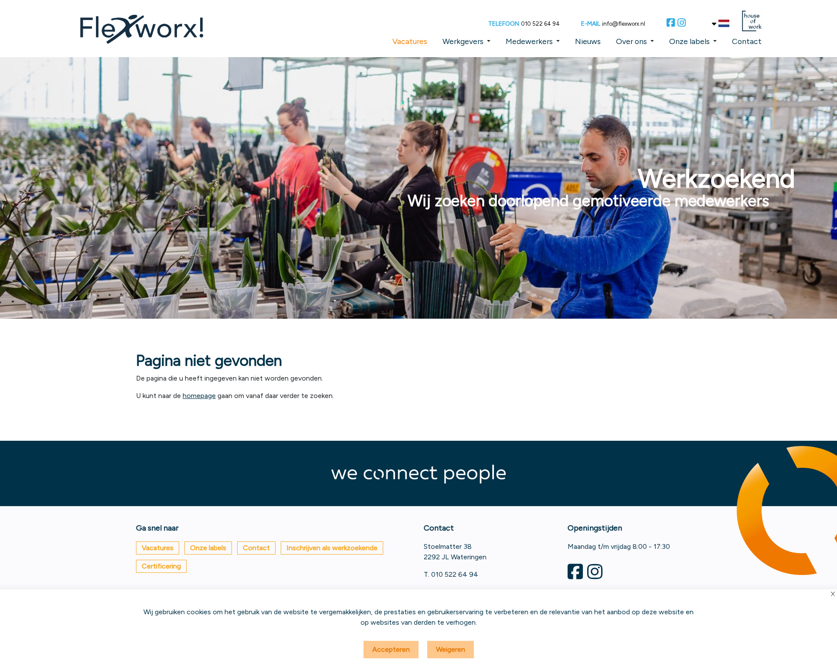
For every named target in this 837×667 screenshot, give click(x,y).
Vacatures (409, 41)
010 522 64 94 (540, 23)
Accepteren (391, 649)
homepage (199, 395)
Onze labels (689, 41)
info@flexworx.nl (623, 23)
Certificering (161, 566)
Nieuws (588, 41)
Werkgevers (462, 41)
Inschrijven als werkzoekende (332, 548)
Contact (747, 41)
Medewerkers (529, 41)
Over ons (631, 41)
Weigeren (450, 649)
